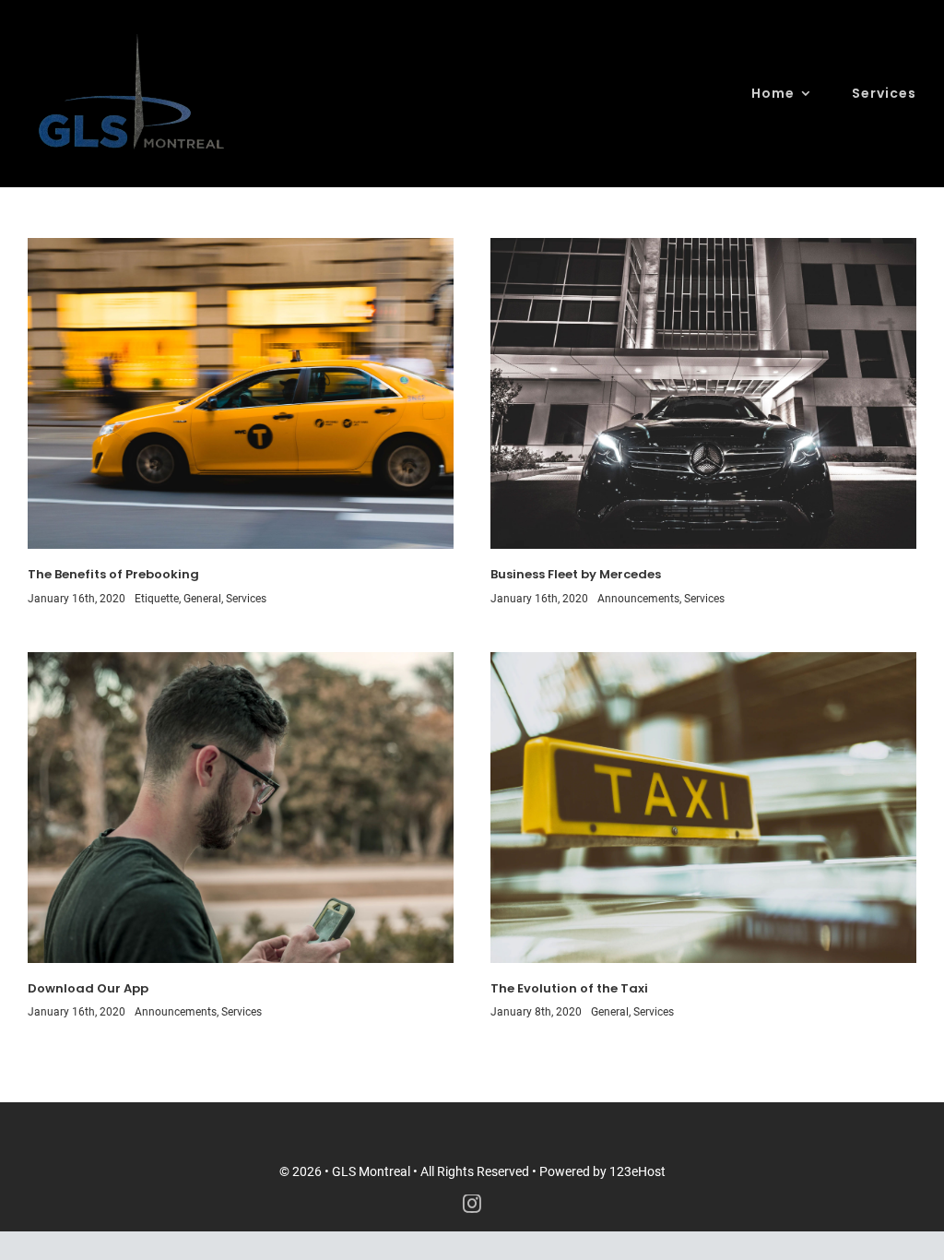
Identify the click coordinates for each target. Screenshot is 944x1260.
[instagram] (472, 1204)
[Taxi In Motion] (241, 244)
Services (246, 598)
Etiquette (157, 598)
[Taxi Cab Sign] (703, 658)
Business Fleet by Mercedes (575, 574)
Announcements (638, 598)
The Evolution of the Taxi (569, 988)
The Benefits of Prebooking (113, 574)
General (202, 598)
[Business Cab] (703, 244)
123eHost (637, 1171)
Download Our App (88, 988)
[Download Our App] (241, 658)
